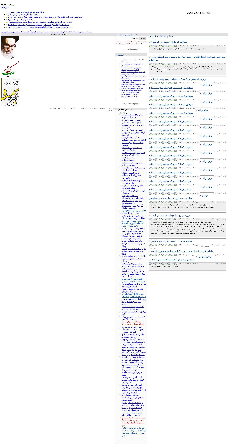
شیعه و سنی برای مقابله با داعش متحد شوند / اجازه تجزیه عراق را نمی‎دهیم (40, 27)
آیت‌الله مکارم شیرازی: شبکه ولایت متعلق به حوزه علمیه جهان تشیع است (133, 347)
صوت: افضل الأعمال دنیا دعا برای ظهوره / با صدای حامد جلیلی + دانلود (38, 24)
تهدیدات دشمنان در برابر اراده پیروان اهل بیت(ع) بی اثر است (133, 132)
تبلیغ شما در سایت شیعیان (58, 34)
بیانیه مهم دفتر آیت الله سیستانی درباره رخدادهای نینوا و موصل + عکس (133, 266)
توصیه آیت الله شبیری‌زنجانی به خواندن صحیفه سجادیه (132, 162)
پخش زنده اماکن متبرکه (132, 327)
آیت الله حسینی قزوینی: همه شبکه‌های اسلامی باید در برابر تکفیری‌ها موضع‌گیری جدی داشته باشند (133, 370)
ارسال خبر (77, 32)
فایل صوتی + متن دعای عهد (20, 19)
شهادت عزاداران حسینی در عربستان (24, 14)
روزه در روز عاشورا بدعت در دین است (170, 215)
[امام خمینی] (10, 60)
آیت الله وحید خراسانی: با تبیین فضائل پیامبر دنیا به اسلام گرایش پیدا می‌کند (133, 359)
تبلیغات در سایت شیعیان (41, 32)
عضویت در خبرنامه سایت (61, 32)
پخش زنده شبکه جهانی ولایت (130, 94)
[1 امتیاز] (152, 46)
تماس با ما (5, 32)
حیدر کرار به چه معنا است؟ (134, 299)
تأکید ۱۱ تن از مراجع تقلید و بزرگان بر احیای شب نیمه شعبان (133, 258)
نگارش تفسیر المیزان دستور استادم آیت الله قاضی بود (131, 175)
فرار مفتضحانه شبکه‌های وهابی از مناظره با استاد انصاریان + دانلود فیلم (132, 412)
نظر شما (5, 7)
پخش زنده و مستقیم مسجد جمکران (132, 88)
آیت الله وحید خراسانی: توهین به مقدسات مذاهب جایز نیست (133, 379)
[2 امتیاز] (158, 46)
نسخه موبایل (15, 32)
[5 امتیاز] (177, 46)
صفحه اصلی (86, 32)
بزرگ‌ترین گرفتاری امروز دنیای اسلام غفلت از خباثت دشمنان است (133, 273)
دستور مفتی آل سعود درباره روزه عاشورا (171, 241)
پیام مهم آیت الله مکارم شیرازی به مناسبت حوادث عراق (133, 243)
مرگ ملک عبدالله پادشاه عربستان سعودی (26, 12)
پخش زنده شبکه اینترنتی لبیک (130, 96)
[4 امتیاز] (171, 46)
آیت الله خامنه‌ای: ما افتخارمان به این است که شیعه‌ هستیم (133, 397)
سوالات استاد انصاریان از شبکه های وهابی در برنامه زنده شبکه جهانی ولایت (133, 405)
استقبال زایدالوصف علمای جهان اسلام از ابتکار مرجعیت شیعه (133, 155)
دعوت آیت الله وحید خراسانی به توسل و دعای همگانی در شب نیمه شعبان (40, 22)
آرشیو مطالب (26, 32)
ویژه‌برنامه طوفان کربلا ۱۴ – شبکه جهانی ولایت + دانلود (178, 79)
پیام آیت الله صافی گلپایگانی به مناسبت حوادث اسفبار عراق (134, 251)
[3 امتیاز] (165, 46)
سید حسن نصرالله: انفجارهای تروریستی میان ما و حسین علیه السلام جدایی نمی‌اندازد (45, 17)
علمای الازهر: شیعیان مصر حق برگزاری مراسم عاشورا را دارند (182, 251)
